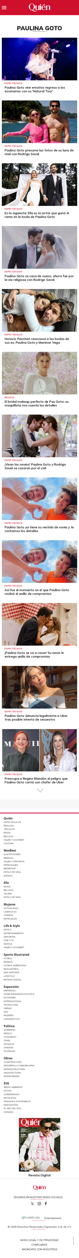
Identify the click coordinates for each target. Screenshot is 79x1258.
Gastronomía (12, 854)
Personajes (11, 865)
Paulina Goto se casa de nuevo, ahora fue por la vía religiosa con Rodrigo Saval (39, 278)
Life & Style (12, 926)
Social (8, 1090)
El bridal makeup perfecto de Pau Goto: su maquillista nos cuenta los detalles (37, 403)
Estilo (7, 929)
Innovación (11, 1104)
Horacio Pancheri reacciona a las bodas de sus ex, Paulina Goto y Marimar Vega (37, 340)
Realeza (9, 825)
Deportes (9, 936)
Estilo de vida (12, 897)
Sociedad (9, 1051)
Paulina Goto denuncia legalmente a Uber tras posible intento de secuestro (36, 717)
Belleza (9, 397)
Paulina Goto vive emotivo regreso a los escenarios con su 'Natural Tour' (35, 89)
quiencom (42, 1202)
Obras (8, 1008)
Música (8, 943)
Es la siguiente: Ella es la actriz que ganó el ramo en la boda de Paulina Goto (37, 215)
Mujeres (9, 904)
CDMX (7, 1040)
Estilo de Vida (12, 872)
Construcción (12, 1062)
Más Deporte (11, 972)
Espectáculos (13, 83)
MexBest (10, 850)
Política (9, 1026)
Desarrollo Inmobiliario (19, 1065)
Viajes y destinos (14, 861)
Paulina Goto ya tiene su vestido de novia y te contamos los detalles (39, 529)
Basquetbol (11, 969)
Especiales (10, 918)
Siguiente (39, 790)
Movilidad (10, 1097)
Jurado (8, 875)
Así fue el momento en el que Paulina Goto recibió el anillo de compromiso (37, 592)
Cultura (9, 843)
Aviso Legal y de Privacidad (39, 1240)
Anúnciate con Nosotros (39, 1249)
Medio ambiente (13, 1087)
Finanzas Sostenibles (17, 1101)
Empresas (10, 990)
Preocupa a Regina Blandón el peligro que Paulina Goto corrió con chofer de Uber (36, 780)
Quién (8, 818)
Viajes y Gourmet (14, 839)
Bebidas (8, 858)
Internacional (13, 1001)
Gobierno (9, 1029)
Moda (7, 832)
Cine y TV (9, 940)
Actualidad (11, 908)
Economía (10, 997)
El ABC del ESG (12, 1108)
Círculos (9, 829)
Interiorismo (11, 1076)
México (8, 1033)
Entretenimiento (14, 933)
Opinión (8, 915)
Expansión (11, 987)
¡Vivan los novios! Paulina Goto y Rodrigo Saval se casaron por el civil (35, 466)
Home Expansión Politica (19, 994)
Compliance (39, 1244)
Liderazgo (10, 911)
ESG (6, 1083)
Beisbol (8, 961)
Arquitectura (12, 1072)
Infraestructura (14, 1069)
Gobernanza (11, 1094)
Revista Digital (13, 979)
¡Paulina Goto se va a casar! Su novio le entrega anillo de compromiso (34, 654)
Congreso (10, 1036)
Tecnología (11, 1004)
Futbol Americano (15, 965)
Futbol (8, 958)
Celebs (8, 893)
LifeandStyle (12, 1019)
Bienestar (10, 868)
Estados (9, 1044)
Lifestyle (9, 976)
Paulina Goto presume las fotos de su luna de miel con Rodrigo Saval (39, 152)
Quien (32, 1203)
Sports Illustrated (16, 955)
